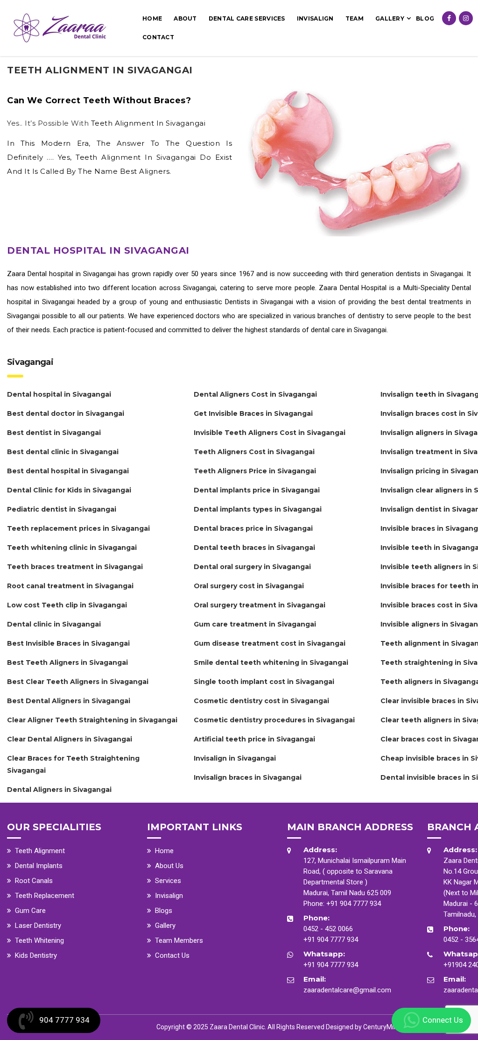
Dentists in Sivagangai (259, 302)
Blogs (163, 910)
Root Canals (34, 880)
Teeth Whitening (39, 940)
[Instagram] (466, 18)
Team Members (179, 940)
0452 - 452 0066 (328, 929)
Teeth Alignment (40, 851)
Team (354, 18)
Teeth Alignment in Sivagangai (148, 123)
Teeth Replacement (44, 895)
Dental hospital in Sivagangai (72, 274)
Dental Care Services (247, 18)
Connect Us (442, 1020)
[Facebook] (449, 18)
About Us (169, 866)
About (185, 18)
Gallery (389, 18)
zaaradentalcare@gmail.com (347, 990)
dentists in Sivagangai (429, 274)
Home (152, 18)
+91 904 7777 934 (353, 903)
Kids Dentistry (36, 955)
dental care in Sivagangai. (349, 330)
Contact (158, 37)
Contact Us (172, 955)
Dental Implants (39, 866)
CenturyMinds (383, 1027)
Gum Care (30, 910)
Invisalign (315, 18)
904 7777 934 (64, 1020)
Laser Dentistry (38, 925)
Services (168, 880)
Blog (425, 18)
